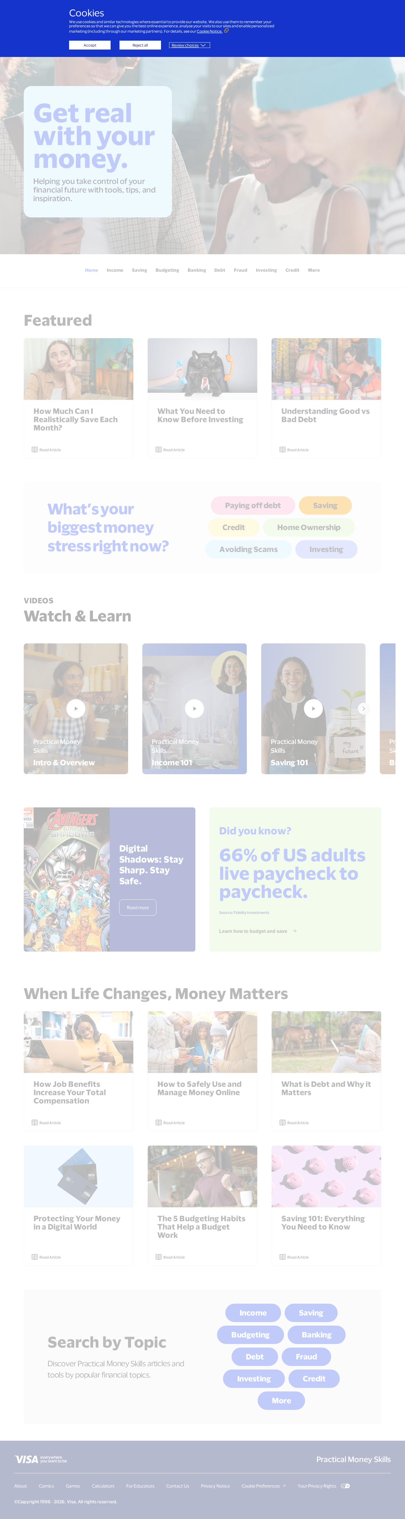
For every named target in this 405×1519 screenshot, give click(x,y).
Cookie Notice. (210, 31)
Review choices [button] (185, 45)
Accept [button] (90, 45)
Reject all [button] (140, 45)
